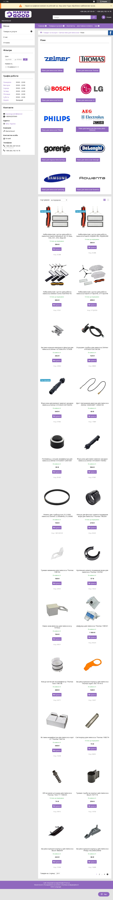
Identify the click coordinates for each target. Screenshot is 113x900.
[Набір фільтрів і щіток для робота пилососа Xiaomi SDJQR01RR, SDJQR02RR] (92, 217)
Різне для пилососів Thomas (87, 70)
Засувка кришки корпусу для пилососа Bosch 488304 (57, 849)
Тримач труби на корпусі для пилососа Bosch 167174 (92, 794)
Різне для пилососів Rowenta (88, 189)
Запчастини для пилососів (69, 33)
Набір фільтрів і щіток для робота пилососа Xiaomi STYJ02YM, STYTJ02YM (92, 292)
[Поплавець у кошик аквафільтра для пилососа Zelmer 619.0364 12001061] (57, 442)
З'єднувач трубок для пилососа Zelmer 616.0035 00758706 (92, 348)
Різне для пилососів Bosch (52, 100)
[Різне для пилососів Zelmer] (57, 59)
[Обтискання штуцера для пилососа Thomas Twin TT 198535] (57, 776)
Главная (41, 26)
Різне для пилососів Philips (52, 130)
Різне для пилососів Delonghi (88, 160)
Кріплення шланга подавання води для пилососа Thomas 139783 (92, 571)
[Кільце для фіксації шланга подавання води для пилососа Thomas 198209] (92, 497)
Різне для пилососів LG (85, 100)
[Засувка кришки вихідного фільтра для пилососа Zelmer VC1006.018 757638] (57, 330)
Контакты (71, 26)
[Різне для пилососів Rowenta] (92, 178)
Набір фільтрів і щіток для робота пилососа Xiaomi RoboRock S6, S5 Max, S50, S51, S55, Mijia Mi (57, 236)
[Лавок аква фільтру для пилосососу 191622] (57, 609)
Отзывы (6, 42)
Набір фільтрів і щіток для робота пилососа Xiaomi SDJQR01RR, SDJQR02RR (92, 235)
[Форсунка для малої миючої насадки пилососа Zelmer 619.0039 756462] (92, 442)
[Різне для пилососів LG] (92, 89)
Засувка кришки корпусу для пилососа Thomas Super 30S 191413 (92, 682)
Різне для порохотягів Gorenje (53, 160)
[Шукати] (94, 17)
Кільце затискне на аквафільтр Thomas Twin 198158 (57, 682)
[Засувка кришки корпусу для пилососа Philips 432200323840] (92, 832)
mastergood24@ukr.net (14, 114)
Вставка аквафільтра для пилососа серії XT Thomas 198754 (57, 738)
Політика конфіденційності (70, 885)
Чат (105, 894)
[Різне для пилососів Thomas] (92, 59)
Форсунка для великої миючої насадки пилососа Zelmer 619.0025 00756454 (57, 404)
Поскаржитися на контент (52, 885)
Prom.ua (67, 883)
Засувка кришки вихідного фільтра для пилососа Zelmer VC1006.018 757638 (57, 348)
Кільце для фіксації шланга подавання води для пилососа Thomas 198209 (92, 515)
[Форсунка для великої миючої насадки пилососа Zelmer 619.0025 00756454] (57, 386)
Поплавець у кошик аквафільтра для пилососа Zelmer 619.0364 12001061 (57, 459)
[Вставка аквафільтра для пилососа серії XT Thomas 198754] (57, 720)
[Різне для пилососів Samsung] (57, 178)
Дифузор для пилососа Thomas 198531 (92, 626)
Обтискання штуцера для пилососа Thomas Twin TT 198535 (57, 794)
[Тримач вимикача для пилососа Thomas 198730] (57, 553)
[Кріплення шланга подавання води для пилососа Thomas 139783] (92, 553)
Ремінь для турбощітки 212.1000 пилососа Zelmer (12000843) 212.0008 (57, 515)
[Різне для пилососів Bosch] (57, 89)
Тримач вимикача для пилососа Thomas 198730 (57, 571)
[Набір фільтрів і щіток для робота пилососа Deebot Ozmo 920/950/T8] (57, 275)
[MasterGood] (18, 14)
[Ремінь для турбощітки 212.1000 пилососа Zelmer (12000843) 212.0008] (57, 497)
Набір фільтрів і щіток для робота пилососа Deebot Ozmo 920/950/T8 (57, 292)
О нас (5, 37)
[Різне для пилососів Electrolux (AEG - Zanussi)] (92, 118)
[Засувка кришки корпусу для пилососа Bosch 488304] (57, 832)
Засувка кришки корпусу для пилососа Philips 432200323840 (92, 849)
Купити (58, 249)
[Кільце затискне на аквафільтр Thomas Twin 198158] (57, 665)
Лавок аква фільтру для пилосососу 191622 (57, 627)
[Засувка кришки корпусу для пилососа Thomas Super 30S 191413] (92, 665)
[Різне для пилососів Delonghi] (92, 148)
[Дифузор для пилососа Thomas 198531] (92, 609)
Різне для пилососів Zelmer (52, 70)
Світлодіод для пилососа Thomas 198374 (92, 737)
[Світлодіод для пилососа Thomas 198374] (92, 720)
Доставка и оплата (84, 26)
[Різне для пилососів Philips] (57, 118)
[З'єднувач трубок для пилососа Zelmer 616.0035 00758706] (92, 330)
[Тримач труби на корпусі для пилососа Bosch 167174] (92, 776)
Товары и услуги (55, 26)
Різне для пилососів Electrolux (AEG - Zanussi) (92, 129)
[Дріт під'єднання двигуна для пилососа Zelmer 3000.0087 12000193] (92, 386)
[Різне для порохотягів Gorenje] (57, 148)
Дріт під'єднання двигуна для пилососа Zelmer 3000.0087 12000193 (92, 404)
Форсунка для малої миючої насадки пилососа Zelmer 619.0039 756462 (92, 459)
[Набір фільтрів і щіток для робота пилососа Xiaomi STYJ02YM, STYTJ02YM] (92, 275)
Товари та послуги (50, 33)
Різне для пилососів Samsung (53, 189)
